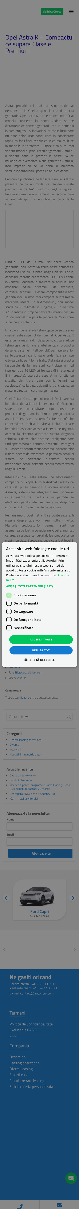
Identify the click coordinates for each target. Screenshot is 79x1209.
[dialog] (39, 604)
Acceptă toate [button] (41, 639)
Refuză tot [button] (41, 650)
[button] (39, 586)
